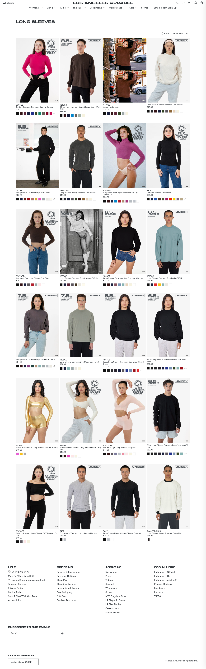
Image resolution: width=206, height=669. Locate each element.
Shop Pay (62, 580)
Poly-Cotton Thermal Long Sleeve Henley (78, 533)
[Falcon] (43, 113)
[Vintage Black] (151, 111)
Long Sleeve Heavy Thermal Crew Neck (165, 104)
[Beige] (174, 111)
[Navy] (28, 113)
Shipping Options (66, 584)
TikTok (157, 596)
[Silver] (24, 454)
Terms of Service (17, 584)
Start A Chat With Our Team (22, 596)
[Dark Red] (28, 199)
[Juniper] (163, 199)
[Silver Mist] (130, 201)
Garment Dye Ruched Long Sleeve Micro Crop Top (80, 448)
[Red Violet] (166, 199)
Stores (108, 592)
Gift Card (61, 596)
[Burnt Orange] (24, 199)
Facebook (159, 588)
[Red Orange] (170, 199)
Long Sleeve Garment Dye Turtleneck (33, 192)
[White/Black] (148, 539)
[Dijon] (36, 199)
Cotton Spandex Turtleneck (159, 192)
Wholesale (111, 588)
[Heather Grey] (134, 201)
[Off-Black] (108, 370)
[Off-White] (50, 199)
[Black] (17, 113)
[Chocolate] (21, 113)
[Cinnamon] (159, 199)
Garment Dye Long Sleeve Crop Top (32, 278)
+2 (185, 199)
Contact (109, 584)
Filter (167, 33)
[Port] (24, 113)
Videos (109, 580)
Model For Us (112, 612)
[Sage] (79, 115)
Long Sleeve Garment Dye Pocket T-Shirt (165, 278)
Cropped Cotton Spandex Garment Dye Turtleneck (121, 193)
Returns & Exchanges (68, 571)
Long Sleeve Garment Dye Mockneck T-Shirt (35, 359)
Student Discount (66, 600)
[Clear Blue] (119, 284)
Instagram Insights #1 (166, 580)
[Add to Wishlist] (56, 100)
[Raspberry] (39, 199)
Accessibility (15, 600)
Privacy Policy (15, 588)
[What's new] (196, 3)
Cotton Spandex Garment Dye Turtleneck (34, 107)
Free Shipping (64, 592)
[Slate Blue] (115, 454)
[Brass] (170, 111)
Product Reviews (163, 584)
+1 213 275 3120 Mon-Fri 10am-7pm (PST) (21, 573)
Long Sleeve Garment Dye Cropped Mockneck (124, 278)
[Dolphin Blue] (166, 111)
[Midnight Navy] (151, 199)
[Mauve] (115, 284)
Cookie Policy (15, 592)
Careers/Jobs (112, 608)
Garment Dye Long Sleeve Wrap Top (119, 447)
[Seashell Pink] (39, 284)
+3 (54, 113)
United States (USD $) (21, 661)
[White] (181, 111)
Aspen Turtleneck (110, 107)
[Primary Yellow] (174, 199)
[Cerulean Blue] (72, 115)
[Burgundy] (47, 113)
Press (108, 576)
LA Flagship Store (115, 600)
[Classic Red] (119, 201)
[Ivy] (36, 113)
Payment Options (66, 576)
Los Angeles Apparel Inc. (185, 660)
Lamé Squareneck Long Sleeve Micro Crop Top (37, 447)
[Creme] (83, 115)
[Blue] (155, 199)
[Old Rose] (32, 199)
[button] (177, 3)
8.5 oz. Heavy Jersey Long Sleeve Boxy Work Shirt (80, 108)
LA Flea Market (113, 604)
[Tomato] (155, 284)
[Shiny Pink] (17, 454)
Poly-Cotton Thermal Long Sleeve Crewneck (123, 533)
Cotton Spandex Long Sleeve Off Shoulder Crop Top (37, 534)
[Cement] (47, 199)
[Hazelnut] (181, 199)
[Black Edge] (115, 370)
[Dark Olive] (76, 284)
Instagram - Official (164, 571)
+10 (141, 370)
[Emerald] (39, 113)
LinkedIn (159, 592)
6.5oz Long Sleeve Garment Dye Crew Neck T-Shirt (123, 362)
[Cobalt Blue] (32, 113)
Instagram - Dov (163, 576)
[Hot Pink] (50, 113)
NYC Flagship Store (115, 596)
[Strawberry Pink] (123, 454)
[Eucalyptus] (123, 113)
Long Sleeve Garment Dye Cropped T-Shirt (79, 278)
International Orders (68, 588)
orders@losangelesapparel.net (28, 580)
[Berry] (126, 201)
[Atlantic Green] (123, 284)
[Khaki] (123, 201)
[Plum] (28, 366)
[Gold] (159, 284)
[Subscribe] (62, 633)
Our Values (111, 571)
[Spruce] (32, 366)
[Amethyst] (177, 199)
